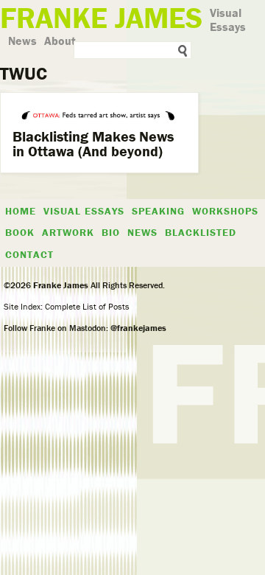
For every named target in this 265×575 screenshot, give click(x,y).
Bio (111, 232)
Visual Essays (228, 19)
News (22, 40)
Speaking (158, 210)
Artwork (68, 232)
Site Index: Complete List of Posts (67, 306)
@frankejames (138, 327)
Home (20, 210)
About (60, 40)
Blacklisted (200, 232)
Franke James (59, 284)
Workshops (225, 210)
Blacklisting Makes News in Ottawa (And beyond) (93, 143)
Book (20, 232)
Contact (29, 254)
